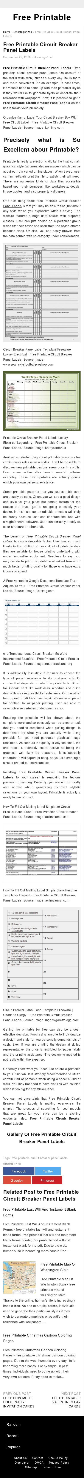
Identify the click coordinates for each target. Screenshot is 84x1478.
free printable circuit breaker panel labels (40, 1158)
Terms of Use (51, 1467)
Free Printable (42, 17)
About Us (20, 1458)
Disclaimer (22, 1462)
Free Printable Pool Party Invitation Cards (18, 1401)
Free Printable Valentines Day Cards (66, 1401)
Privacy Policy (59, 1462)
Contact (37, 1458)
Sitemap (31, 1467)
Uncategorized (43, 57)
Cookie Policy (58, 1458)
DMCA (39, 1462)
